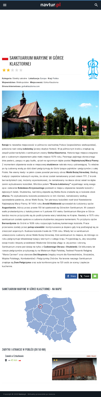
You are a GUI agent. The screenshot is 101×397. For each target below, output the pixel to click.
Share (73, 276)
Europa (43, 78)
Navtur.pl (22, 394)
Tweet (86, 276)
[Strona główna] (50, 6)
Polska (56, 78)
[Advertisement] (50, 29)
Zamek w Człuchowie (14, 356)
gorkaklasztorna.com (30, 86)
